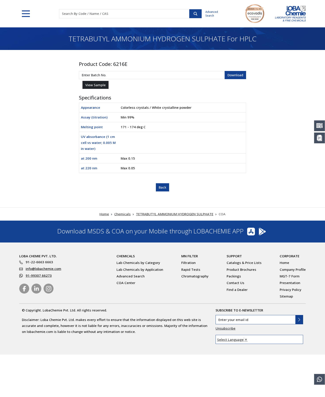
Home (104, 214)
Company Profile (293, 269)
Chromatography (194, 276)
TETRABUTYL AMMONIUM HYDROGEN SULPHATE (174, 214)
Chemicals (122, 214)
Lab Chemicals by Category (138, 262)
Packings (234, 276)
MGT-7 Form (290, 276)
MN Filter (189, 256)
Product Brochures (241, 269)
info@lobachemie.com (43, 268)
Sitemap (286, 296)
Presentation (290, 283)
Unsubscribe (225, 328)
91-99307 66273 (39, 275)
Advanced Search (211, 13)
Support (234, 256)
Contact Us (235, 283)
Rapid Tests (190, 269)
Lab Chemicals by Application (140, 269)
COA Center (126, 283)
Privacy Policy (290, 289)
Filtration (188, 262)
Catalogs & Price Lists (244, 262)
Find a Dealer (237, 289)
